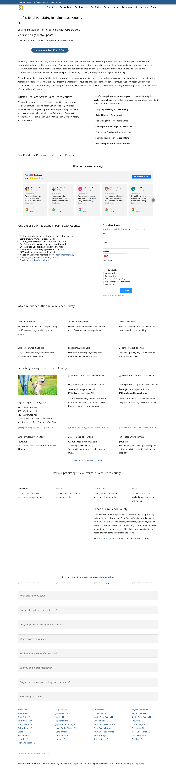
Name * (106, 233)
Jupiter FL (60, 717)
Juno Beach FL (62, 713)
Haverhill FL (23, 739)
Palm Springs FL (101, 735)
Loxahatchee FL (101, 709)
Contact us (45, 753)
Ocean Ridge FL (101, 720)
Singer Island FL (139, 713)
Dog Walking (66, 7)
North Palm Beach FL (103, 717)
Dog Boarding (81, 7)
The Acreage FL (139, 724)
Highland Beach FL (26, 742)
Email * (105, 242)
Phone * (106, 252)
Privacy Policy (137, 763)
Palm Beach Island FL (103, 728)
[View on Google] (27, 189)
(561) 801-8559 (33, 493)
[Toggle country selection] (106, 255)
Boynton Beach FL (26, 720)
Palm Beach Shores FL (104, 731)
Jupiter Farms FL (63, 720)
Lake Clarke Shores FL (66, 728)
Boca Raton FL (24, 717)
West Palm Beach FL (141, 735)
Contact (154, 7)
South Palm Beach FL (141, 717)
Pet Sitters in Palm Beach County (29, 753)
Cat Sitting (96, 7)
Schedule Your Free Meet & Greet (50, 50)
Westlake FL (137, 739)
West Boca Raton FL (141, 731)
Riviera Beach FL (101, 739)
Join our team (141, 7)
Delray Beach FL (25, 728)
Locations (127, 7)
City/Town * (107, 261)
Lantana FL (61, 739)
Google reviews (41, 260)
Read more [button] (29, 203)
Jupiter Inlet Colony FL (66, 724)
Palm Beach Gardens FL (105, 724)
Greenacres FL (24, 731)
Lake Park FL (61, 731)
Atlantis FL (22, 713)
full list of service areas (113, 538)
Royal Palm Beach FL (141, 709)
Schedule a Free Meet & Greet (88, 460)
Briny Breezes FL (25, 724)
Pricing (107, 7)
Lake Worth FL (62, 735)
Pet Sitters (52, 7)
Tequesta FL (137, 720)
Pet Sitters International (62, 254)
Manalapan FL (100, 713)
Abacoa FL (22, 709)
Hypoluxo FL (61, 709)
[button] (22, 200)
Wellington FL (138, 728)
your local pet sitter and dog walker (96, 577)
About (116, 7)
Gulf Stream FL (24, 735)
